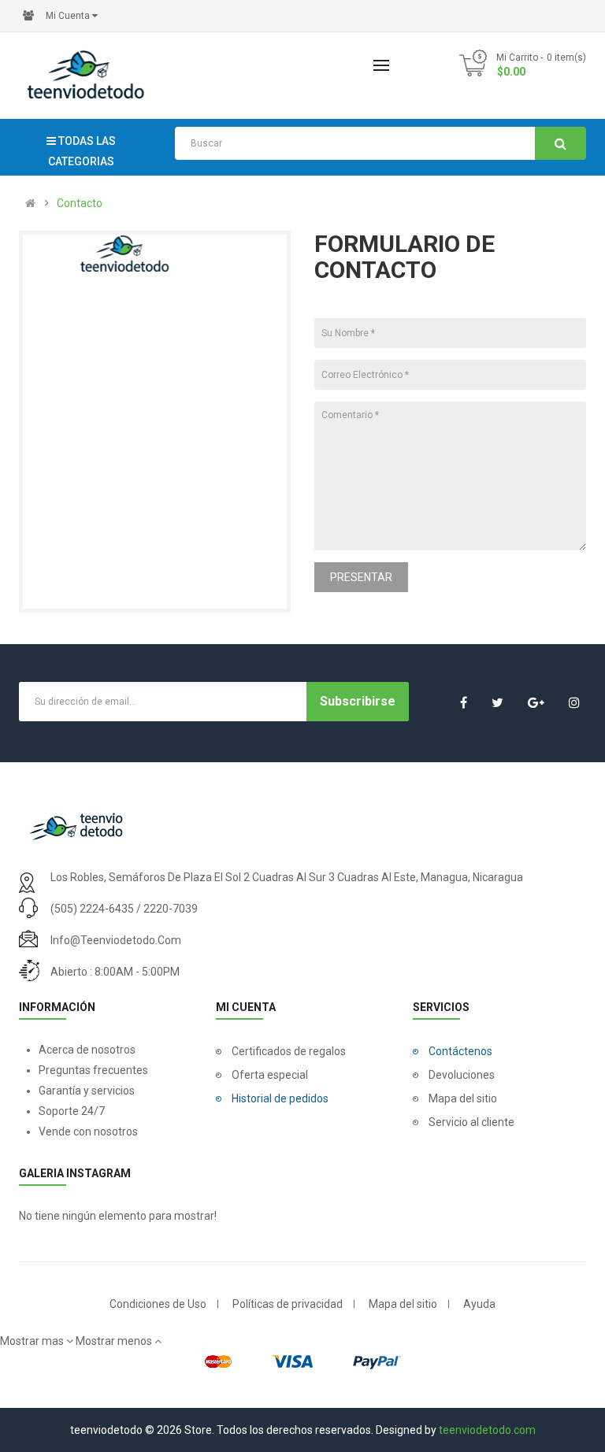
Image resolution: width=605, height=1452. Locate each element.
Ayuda (479, 1304)
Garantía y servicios (87, 1090)
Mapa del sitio (463, 1098)
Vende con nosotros (88, 1131)
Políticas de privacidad (287, 1304)
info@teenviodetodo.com (115, 940)
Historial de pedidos (280, 1098)
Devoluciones (462, 1075)
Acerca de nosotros (87, 1049)
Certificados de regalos (289, 1051)
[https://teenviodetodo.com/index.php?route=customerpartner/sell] (28, 15)
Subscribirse (357, 701)
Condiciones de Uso (157, 1304)
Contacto (79, 203)
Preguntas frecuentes (93, 1070)
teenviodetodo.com (487, 1430)
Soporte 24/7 (73, 1111)
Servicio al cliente (471, 1122)
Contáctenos (460, 1051)
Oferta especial (270, 1075)
